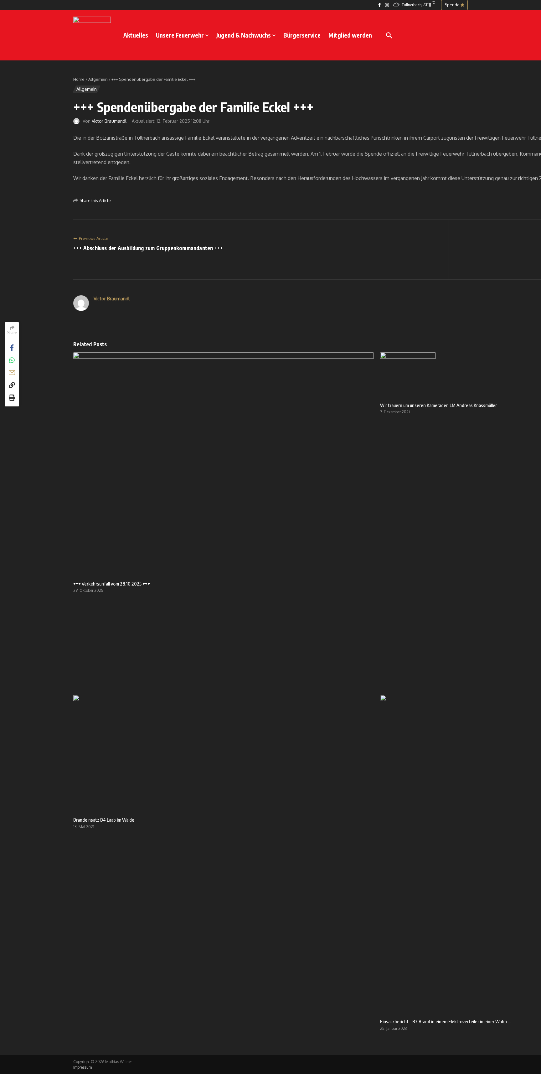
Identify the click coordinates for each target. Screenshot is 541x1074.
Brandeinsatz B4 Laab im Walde (103, 820)
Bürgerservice (302, 35)
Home (79, 79)
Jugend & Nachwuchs (243, 35)
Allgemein (98, 79)
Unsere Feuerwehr (180, 35)
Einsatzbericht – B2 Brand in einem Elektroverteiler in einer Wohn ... (445, 1021)
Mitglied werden (350, 35)
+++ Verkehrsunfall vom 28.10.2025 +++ (111, 583)
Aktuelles (135, 35)
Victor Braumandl (109, 121)
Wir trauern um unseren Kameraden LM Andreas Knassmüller (438, 405)
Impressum (82, 1067)
